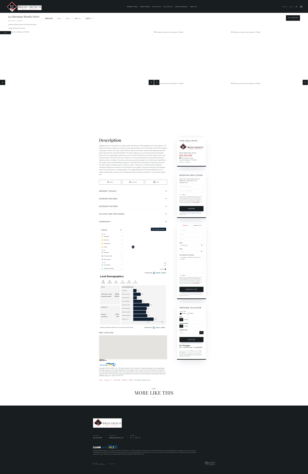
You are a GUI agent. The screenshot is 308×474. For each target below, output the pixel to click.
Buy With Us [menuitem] (156, 6)
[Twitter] (133, 438)
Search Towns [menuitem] (145, 6)
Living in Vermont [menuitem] (181, 6)
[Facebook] (130, 438)
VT (111, 380)
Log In (291, 6)
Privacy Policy (196, 202)
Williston (124, 380)
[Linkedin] (136, 438)
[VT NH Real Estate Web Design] (210, 464)
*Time (180, 249)
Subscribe (191, 208)
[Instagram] (139, 438)
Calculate (191, 339)
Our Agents (187, 162)
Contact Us (182, 162)
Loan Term (182, 311)
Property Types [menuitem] (132, 6)
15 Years (191, 313)
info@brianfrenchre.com (116, 438)
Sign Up (285, 6)
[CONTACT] (293, 18)
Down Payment (183, 323)
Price (180, 317)
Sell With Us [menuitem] (168, 6)
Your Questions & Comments (186, 255)
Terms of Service (183, 295)
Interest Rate (183, 330)
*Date (180, 242)
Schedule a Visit (197, 225)
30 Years (184, 313)
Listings (106, 380)
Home (101, 380)
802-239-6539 (185, 155)
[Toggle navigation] (301, 6)
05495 (131, 380)
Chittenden (116, 380)
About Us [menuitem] (193, 6)
